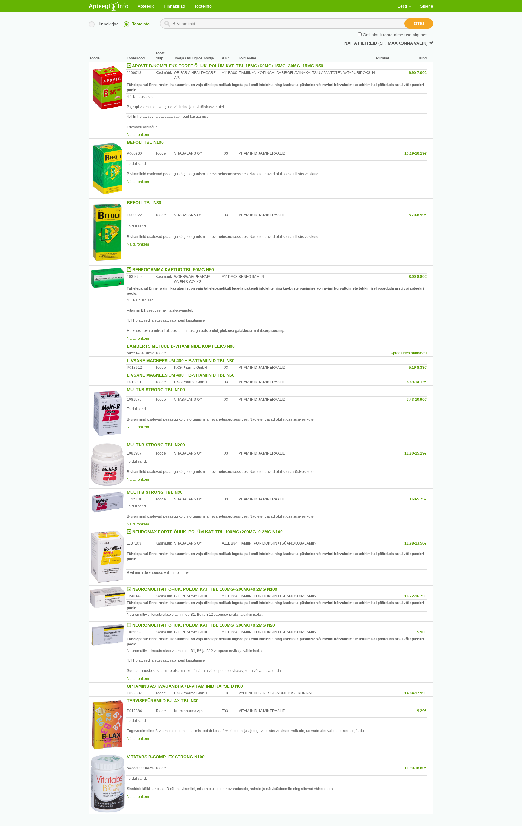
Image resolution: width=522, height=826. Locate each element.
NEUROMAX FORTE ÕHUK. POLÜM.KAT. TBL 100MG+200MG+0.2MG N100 (207, 531)
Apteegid (146, 6)
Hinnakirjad (174, 6)
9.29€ (422, 711)
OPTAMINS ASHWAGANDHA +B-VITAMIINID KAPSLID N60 (185, 686)
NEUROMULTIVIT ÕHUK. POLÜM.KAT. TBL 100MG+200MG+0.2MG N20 (203, 625)
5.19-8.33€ (418, 367)
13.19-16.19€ (415, 153)
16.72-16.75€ (415, 596)
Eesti (403, 6)
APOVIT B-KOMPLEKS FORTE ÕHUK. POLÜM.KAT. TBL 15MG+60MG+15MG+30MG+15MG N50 (227, 65)
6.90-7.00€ (418, 73)
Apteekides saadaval (408, 353)
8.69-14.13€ (417, 382)
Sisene (426, 6)
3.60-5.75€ (418, 499)
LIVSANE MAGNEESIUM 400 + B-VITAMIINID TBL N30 (180, 360)
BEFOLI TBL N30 (144, 202)
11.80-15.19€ (415, 453)
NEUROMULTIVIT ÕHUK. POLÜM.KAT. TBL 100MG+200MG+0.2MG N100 (204, 589)
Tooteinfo (203, 6)
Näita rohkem (138, 135)
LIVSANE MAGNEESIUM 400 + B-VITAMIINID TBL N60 (180, 375)
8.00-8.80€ (418, 277)
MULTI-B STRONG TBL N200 (156, 444)
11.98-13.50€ (415, 543)
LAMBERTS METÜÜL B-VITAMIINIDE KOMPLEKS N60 (181, 346)
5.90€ (422, 632)
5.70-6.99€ (418, 215)
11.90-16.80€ (415, 768)
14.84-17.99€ (415, 693)
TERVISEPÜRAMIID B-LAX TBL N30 (162, 700)
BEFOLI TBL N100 (145, 142)
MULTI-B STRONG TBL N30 (154, 492)
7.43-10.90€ (417, 399)
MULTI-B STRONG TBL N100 (156, 389)
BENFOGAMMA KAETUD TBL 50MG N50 (173, 269)
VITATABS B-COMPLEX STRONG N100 (166, 756)
